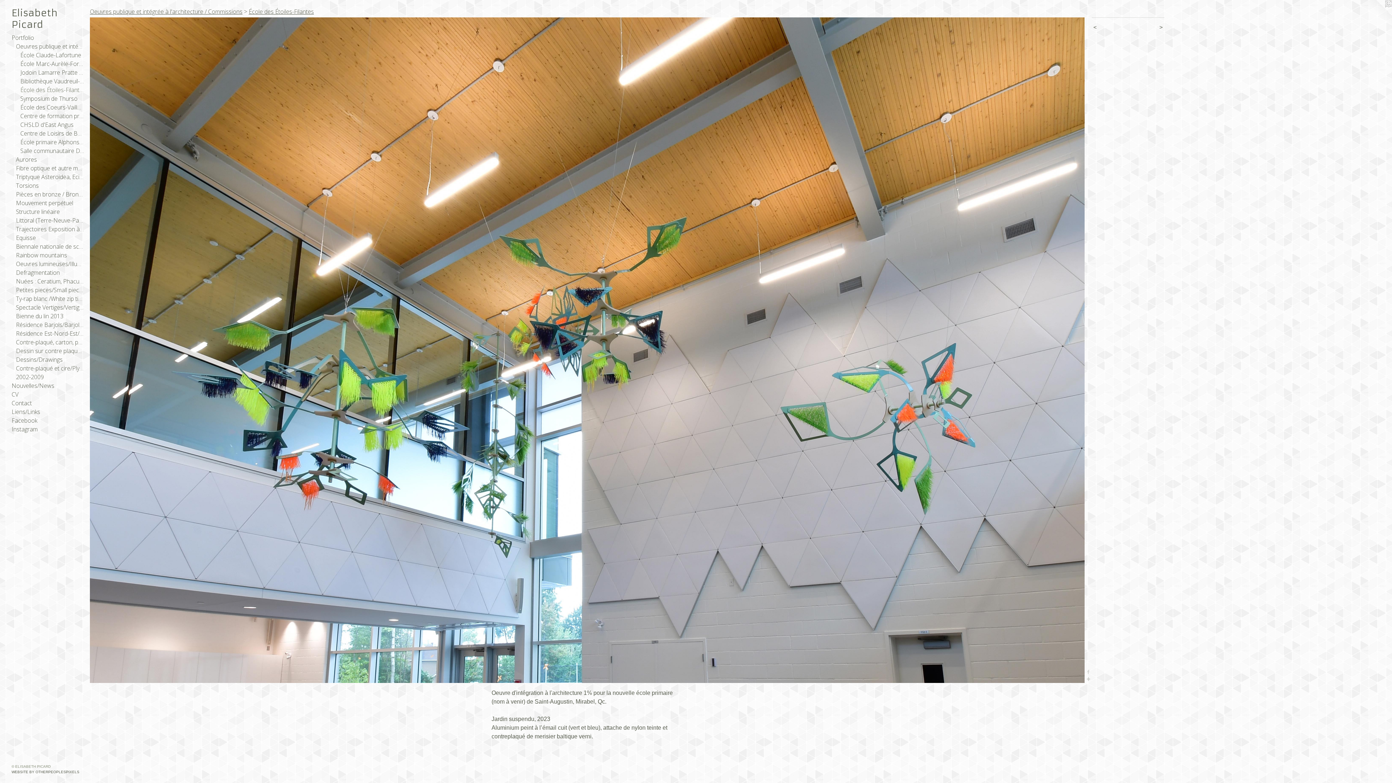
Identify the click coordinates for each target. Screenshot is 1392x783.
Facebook (24, 420)
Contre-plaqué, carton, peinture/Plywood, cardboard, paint (50, 342)
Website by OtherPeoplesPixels (45, 772)
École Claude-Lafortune (50, 55)
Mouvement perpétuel (44, 203)
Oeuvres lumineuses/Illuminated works (50, 264)
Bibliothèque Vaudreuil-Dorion (52, 81)
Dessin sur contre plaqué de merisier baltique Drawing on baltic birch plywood (50, 351)
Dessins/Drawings (39, 360)
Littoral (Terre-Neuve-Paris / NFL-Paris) (50, 220)
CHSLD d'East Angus (47, 125)
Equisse (26, 238)
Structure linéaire (38, 212)
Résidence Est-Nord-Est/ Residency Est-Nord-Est (50, 333)
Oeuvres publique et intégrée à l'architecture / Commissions (50, 46)
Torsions (27, 186)
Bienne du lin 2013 (39, 316)
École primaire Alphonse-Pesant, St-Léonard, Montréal (52, 142)
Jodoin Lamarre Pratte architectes (52, 72)
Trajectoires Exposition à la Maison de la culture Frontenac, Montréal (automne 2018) (50, 229)
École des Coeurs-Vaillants (52, 107)
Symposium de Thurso (49, 99)
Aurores (26, 159)
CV (15, 394)
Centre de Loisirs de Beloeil (52, 133)
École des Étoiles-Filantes (52, 90)
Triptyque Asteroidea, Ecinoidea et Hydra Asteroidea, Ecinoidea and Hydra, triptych (50, 177)
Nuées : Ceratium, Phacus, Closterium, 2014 (50, 281)
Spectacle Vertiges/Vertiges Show (50, 307)
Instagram (25, 429)
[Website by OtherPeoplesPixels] (1377, 14)
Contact (22, 403)
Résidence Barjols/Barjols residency (50, 325)
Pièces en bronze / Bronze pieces (50, 194)
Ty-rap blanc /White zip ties (50, 299)
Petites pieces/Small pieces (50, 290)
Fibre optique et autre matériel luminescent (50, 168)
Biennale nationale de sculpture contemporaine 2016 (50, 246)
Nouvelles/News (33, 386)
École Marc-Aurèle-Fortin (52, 64)
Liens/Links (26, 412)
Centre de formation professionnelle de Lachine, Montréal (52, 116)
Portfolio (23, 38)
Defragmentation (38, 273)
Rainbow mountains (41, 255)
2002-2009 (30, 377)
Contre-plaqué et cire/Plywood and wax (50, 368)
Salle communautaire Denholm (52, 151)
